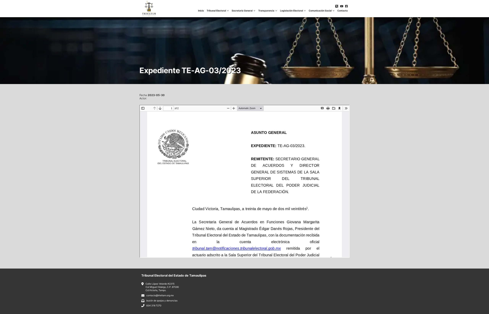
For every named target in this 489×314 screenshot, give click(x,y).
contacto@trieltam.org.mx (160, 295)
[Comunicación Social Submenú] (333, 11)
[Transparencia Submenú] (276, 11)
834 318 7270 (153, 305)
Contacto (342, 11)
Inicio (201, 11)
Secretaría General (242, 11)
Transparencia (266, 11)
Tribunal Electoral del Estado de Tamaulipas (173, 275)
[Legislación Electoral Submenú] (305, 11)
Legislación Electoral (291, 11)
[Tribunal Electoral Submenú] (228, 11)
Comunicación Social (320, 11)
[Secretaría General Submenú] (254, 11)
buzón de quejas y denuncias (161, 300)
